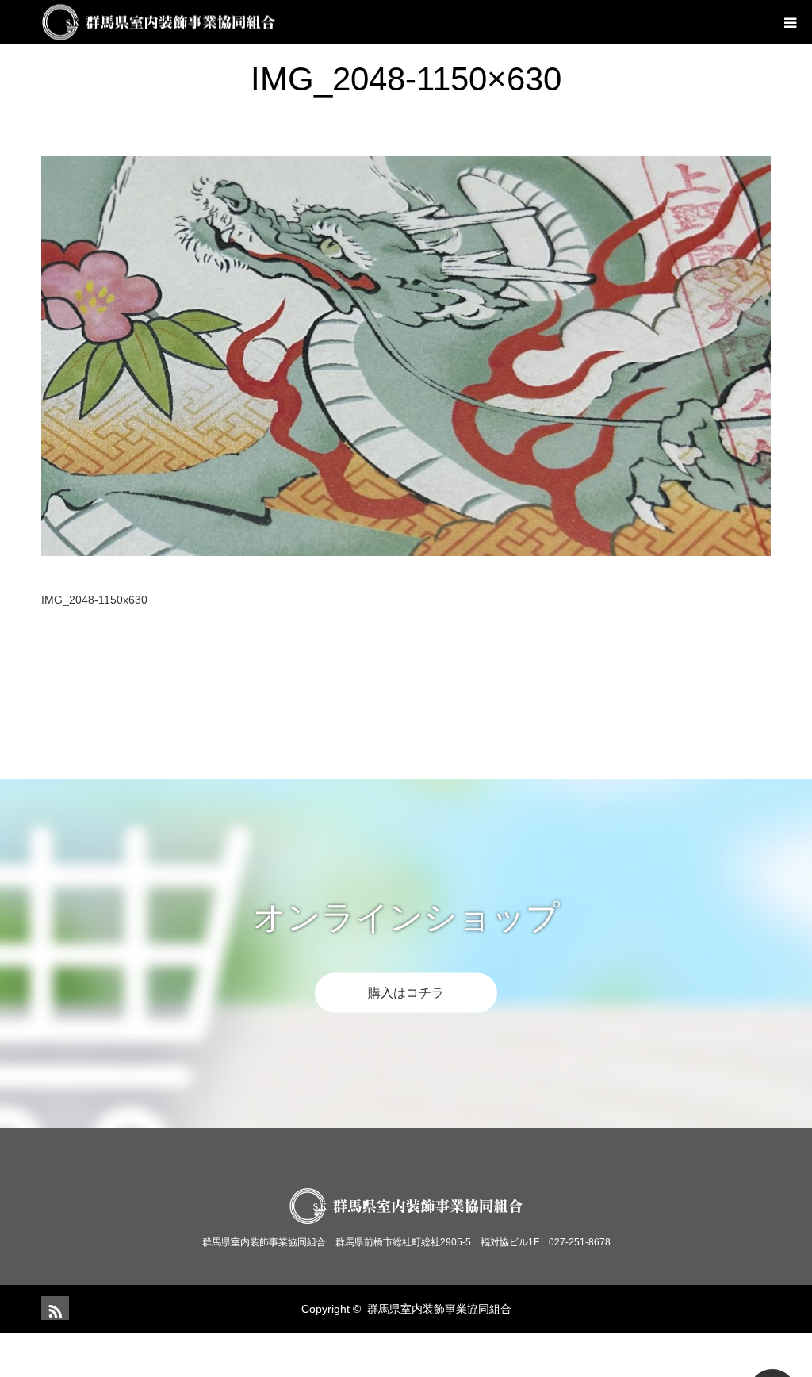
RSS (53, 1308)
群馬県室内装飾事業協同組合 (439, 1308)
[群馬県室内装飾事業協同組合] (275, 22)
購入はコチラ (406, 992)
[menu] (790, 22)
